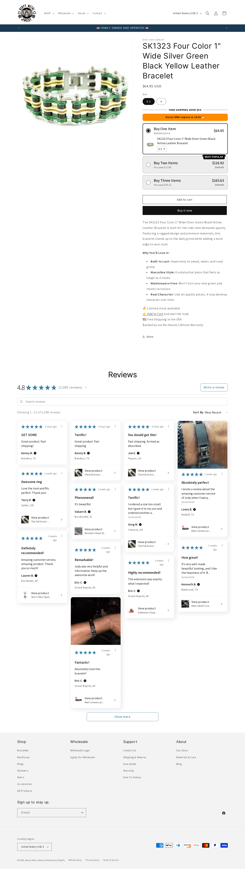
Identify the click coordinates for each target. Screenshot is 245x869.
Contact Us (129, 750)
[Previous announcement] (18, 28)
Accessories (24, 784)
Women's (22, 770)
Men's (20, 777)
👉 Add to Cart (153, 314)
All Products (24, 791)
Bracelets (23, 750)
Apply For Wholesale (82, 757)
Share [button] (149, 336)
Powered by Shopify (55, 860)
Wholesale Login (80, 750)
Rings (20, 764)
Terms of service (110, 860)
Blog (179, 764)
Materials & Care (186, 757)
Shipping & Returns (134, 757)
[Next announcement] (226, 28)
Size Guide (129, 764)
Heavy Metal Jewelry (35, 860)
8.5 (149, 101)
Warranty (128, 770)
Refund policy (75, 860)
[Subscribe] (82, 812)
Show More (188, 502)
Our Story (182, 750)
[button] (49, 13)
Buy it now (184, 210)
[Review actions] (62, 426)
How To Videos (132, 777)
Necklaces (23, 757)
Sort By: (198, 412)
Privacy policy (93, 860)
